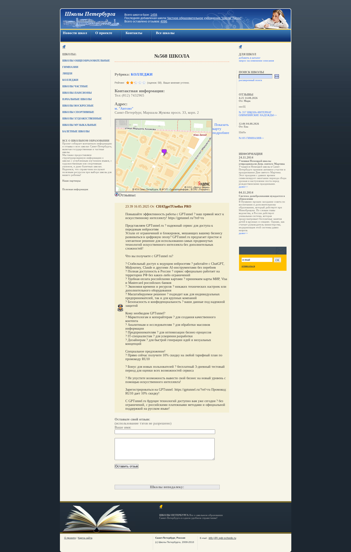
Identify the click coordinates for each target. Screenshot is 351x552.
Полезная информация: (75, 189)
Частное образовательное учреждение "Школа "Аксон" (204, 18)
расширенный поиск (250, 80)
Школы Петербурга (90, 14)
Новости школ (75, 33)
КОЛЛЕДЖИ (142, 74)
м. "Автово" (124, 108)
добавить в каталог (250, 57)
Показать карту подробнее (221, 129)
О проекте (103, 33)
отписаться (248, 266)
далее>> (243, 186)
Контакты (134, 33)
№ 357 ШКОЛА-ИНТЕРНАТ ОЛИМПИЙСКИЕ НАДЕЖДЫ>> (258, 114)
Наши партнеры (71, 180)
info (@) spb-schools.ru (222, 538)
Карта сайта (85, 538)
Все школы (165, 33)
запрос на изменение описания (256, 60)
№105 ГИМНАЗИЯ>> (251, 138)
